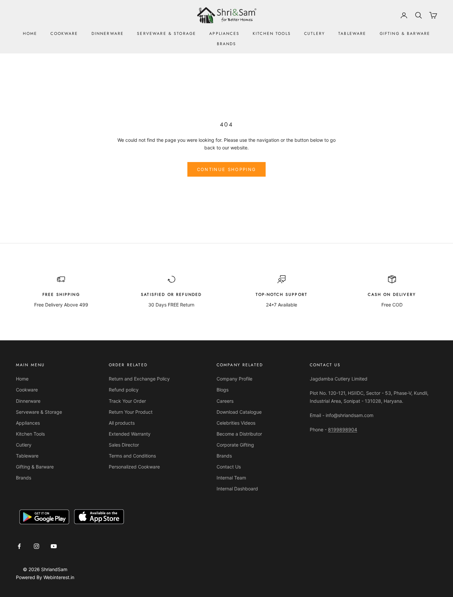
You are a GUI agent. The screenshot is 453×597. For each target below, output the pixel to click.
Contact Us (229, 466)
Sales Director (124, 445)
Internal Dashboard (237, 488)
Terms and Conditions (132, 456)
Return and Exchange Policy (139, 379)
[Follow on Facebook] (19, 546)
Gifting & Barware (405, 34)
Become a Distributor (239, 434)
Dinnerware (108, 34)
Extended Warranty (130, 434)
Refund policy (124, 389)
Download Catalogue (239, 412)
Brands (226, 44)
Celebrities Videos (236, 423)
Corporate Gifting (235, 445)
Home (30, 34)
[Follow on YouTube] (53, 546)
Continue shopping (226, 169)
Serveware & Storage (166, 34)
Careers (225, 401)
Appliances (224, 34)
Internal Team (231, 477)
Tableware (352, 34)
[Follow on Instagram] (36, 546)
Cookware (64, 34)
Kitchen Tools (272, 34)
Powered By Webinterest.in (45, 577)
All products (122, 423)
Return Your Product (131, 412)
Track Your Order (127, 401)
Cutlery (314, 34)
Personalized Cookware (134, 466)
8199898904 (342, 429)
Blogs (222, 389)
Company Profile (234, 379)
